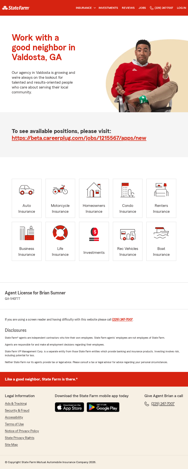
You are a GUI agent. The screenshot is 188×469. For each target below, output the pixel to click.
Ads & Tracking (16, 403)
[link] (16, 8)
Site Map (11, 445)
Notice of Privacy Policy (22, 431)
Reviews (128, 7)
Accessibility (14, 417)
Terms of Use (14, 424)
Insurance (84, 7)
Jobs (142, 7)
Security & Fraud (17, 410)
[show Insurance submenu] (94, 8)
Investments (108, 7)
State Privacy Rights (19, 438)
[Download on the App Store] (69, 407)
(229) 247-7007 (164, 7)
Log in (181, 7)
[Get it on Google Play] (103, 407)
